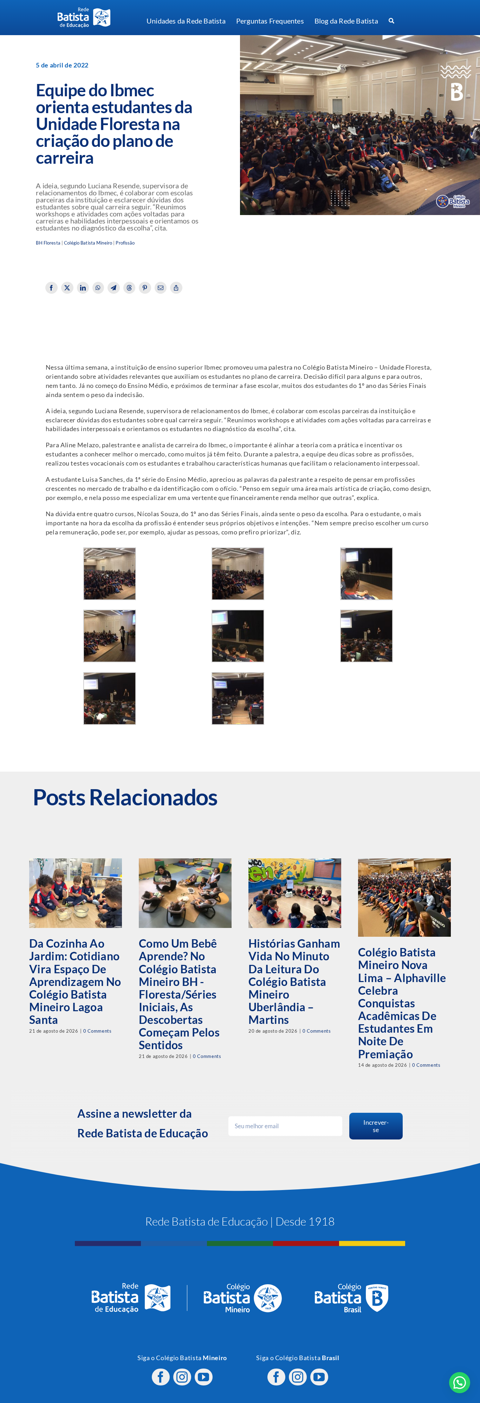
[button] (459, 1382)
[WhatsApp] (98, 287)
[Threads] (129, 287)
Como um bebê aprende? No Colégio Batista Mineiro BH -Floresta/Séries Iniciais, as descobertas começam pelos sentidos (179, 994)
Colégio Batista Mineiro (88, 243)
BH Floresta (48, 243)
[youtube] (204, 1377)
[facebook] (161, 1377)
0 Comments (97, 1031)
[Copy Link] (176, 287)
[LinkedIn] (83, 287)
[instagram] (182, 1377)
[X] (67, 287)
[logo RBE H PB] (84, 10)
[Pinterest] (145, 287)
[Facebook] (51, 287)
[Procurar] (391, 21)
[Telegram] (114, 287)
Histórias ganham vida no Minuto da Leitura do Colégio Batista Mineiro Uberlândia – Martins (294, 981)
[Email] (161, 287)
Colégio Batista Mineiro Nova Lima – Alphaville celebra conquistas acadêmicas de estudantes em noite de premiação (402, 1002)
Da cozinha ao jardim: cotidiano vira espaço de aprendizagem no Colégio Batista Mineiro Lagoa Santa (75, 981)
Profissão (125, 243)
